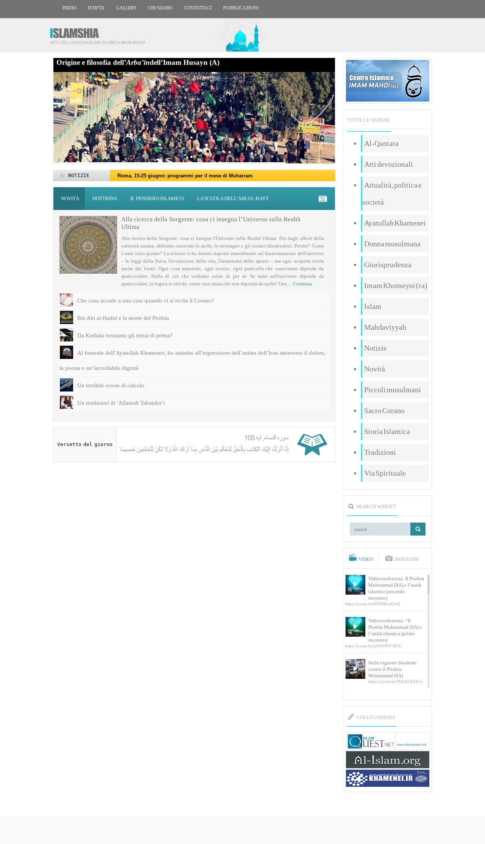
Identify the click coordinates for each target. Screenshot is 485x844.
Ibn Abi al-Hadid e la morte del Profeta (123, 318)
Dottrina (104, 198)
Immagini (407, 559)
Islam (373, 306)
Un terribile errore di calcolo (110, 385)
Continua (302, 284)
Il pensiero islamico (157, 198)
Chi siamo (160, 8)
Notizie (375, 348)
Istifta (96, 8)
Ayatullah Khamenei (395, 223)
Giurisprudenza (387, 264)
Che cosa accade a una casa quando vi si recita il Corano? (145, 301)
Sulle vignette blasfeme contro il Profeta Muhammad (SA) (392, 669)
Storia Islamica (387, 431)
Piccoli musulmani (392, 389)
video (365, 559)
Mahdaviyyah (385, 327)
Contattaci (198, 8)
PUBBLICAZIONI (240, 8)
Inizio (70, 8)
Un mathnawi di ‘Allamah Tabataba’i (121, 403)
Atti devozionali (388, 164)
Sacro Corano (384, 410)
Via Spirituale (385, 473)
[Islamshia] (100, 33)
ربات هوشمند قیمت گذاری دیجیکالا (242, 831)
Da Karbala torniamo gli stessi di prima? (124, 335)
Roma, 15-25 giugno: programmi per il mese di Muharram (185, 176)
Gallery (126, 8)
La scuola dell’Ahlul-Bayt (233, 198)
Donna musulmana (392, 244)
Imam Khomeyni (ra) (395, 285)
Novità (70, 198)
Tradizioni (380, 452)
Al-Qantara (381, 143)
